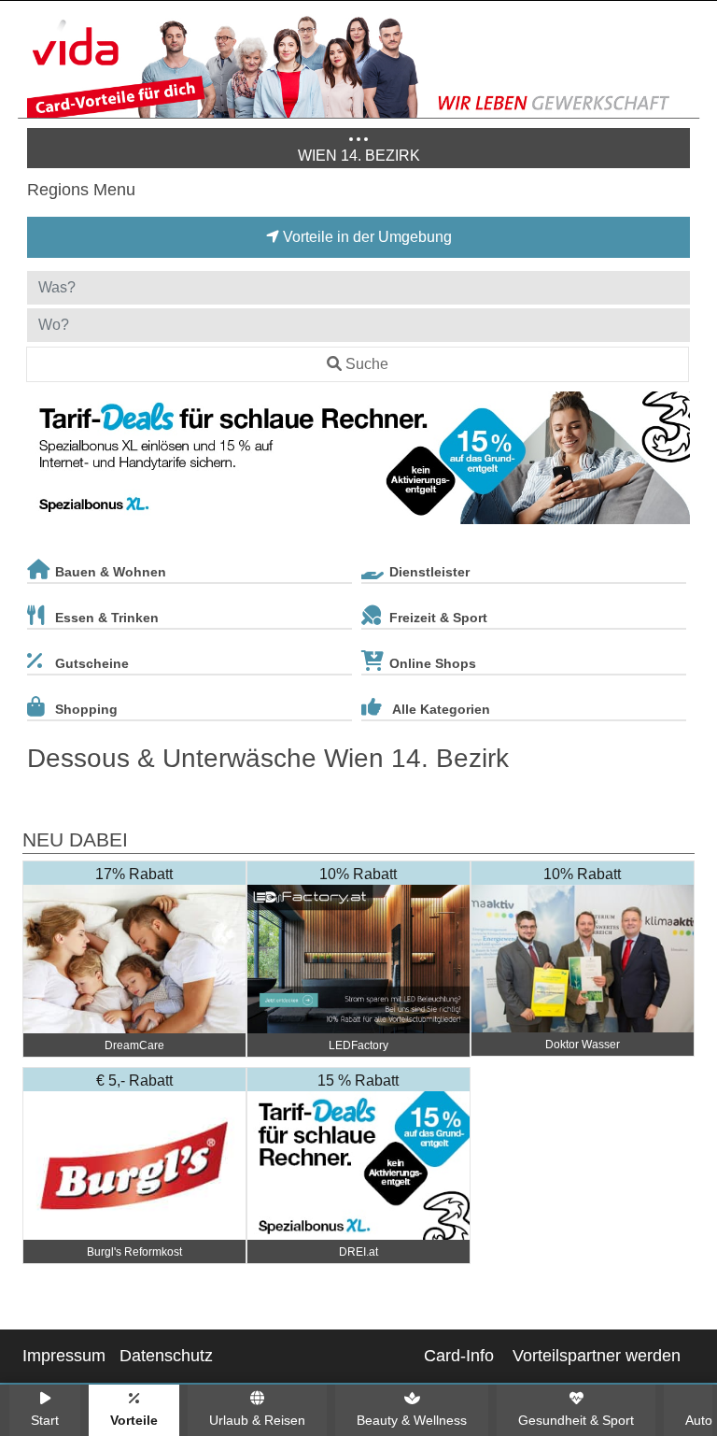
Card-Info (459, 1355)
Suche (366, 364)
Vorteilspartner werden (597, 1355)
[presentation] (45, 461)
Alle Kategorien (441, 709)
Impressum (63, 1355)
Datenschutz (166, 1355)
